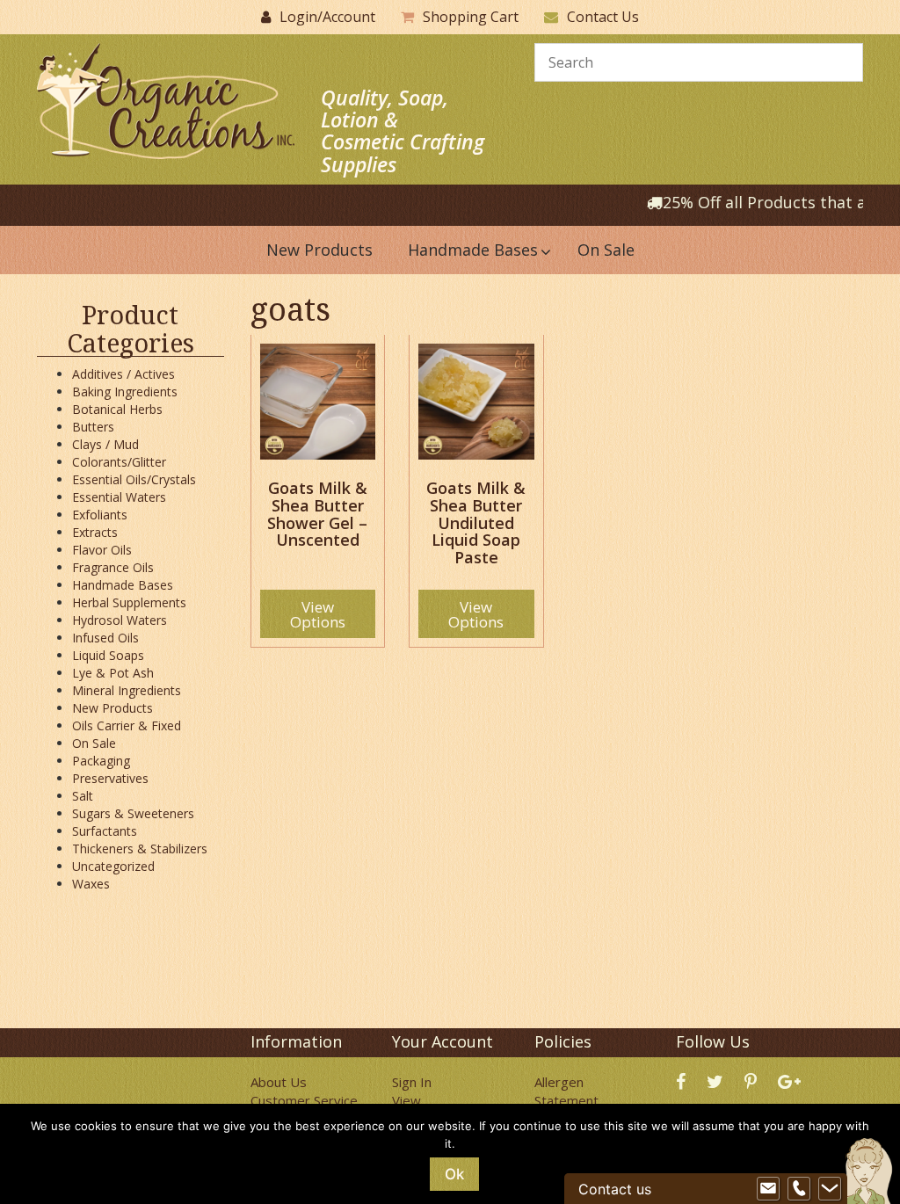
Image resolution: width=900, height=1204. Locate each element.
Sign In (412, 1082)
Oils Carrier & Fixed (126, 725)
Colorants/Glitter (119, 461)
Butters (93, 426)
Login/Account (327, 16)
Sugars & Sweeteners (133, 813)
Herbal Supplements (129, 602)
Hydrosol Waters (119, 620)
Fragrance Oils (113, 567)
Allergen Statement (566, 1091)
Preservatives (110, 778)
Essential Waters (119, 497)
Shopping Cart (471, 16)
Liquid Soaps (108, 655)
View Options (317, 614)
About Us (278, 1082)
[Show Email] (768, 1189)
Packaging (101, 760)
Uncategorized (113, 866)
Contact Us (603, 16)
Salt (82, 795)
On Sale (94, 743)
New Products (112, 708)
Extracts (95, 532)
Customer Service (304, 1100)
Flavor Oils (102, 549)
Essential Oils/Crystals (134, 479)
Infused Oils (105, 637)
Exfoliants (99, 514)
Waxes (91, 883)
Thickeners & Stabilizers (139, 848)
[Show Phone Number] (799, 1189)
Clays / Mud (105, 444)
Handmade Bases (122, 585)
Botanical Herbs (117, 409)
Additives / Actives (123, 374)
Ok (454, 1174)
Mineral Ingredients (126, 690)
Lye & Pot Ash (113, 672)
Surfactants (104, 831)
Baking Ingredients (125, 391)
